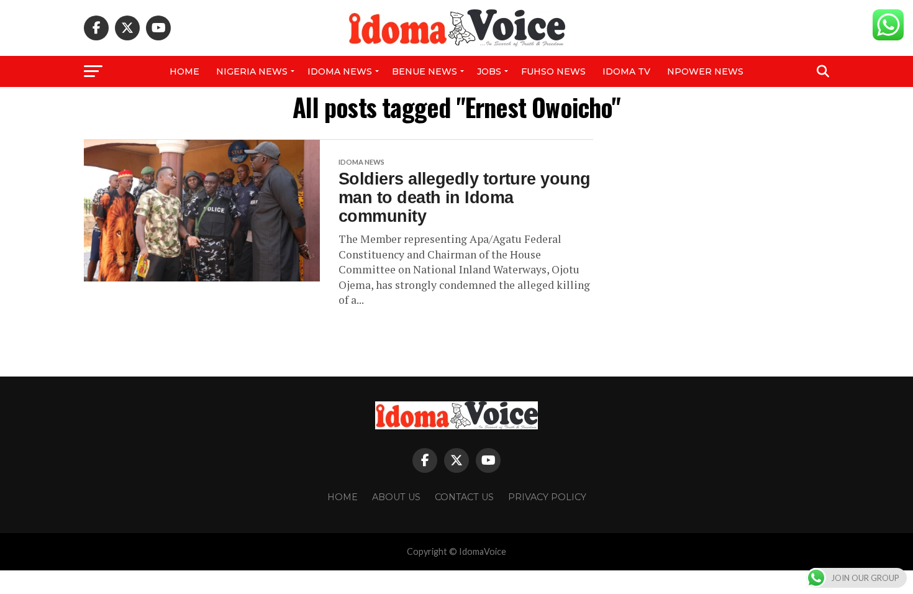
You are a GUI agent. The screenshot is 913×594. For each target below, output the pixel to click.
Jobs (489, 71)
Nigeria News (252, 71)
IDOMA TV (626, 71)
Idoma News (339, 71)
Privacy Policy (547, 497)
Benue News (424, 71)
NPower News (705, 71)
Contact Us (464, 497)
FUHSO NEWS (553, 71)
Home (184, 71)
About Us (396, 497)
